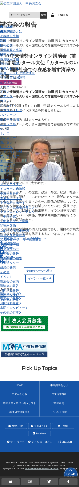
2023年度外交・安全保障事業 (21, 239)
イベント (6, 277)
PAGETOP (70, 475)
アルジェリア (9, 156)
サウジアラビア (11, 110)
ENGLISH (64, 15)
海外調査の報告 (11, 258)
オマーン (6, 96)
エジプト (6, 161)
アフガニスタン (11, 184)
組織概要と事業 (11, 50)
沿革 (3, 40)
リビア (4, 175)
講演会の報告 (9, 286)
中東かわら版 (9, 68)
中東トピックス (11, 198)
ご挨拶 (4, 36)
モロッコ (6, 170)
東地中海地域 (9, 119)
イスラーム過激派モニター (19, 207)
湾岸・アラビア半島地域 (17, 73)
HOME (19, 385)
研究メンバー (9, 249)
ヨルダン (6, 142)
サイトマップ (17, 442)
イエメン (6, 82)
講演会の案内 (9, 281)
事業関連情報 (9, 244)
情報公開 (6, 45)
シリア (4, 128)
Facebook (41, 433)
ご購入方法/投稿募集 (14, 230)
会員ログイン (41, 426)
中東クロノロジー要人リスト (20, 212)
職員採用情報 (9, 59)
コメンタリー (9, 263)
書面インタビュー (12, 295)
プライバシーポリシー (43, 442)
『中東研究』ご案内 (14, 221)
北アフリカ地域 (11, 151)
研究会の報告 (9, 253)
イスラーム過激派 (12, 189)
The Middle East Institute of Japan (42, 468)
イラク (4, 87)
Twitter (65, 426)
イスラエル (8, 124)
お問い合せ (17, 426)
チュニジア (8, 165)
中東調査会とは (11, 31)
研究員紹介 (8, 54)
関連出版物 (8, 225)
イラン (4, 91)
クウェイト (8, 105)
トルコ (4, 133)
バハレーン (8, 114)
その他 (4, 179)
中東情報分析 (9, 193)
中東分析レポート (12, 202)
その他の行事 (9, 300)
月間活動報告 (9, 290)
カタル (4, 101)
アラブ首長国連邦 (12, 77)
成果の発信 (8, 267)
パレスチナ (8, 137)
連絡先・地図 (9, 63)
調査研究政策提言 (12, 235)
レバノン (6, 147)
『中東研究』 (9, 216)
